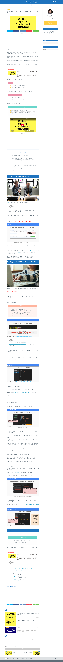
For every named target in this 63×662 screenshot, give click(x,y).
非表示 (24, 152)
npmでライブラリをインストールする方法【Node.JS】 (22, 392)
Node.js (15, 586)
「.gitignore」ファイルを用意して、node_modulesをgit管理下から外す (24, 162)
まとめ (12, 170)
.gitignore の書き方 (17, 472)
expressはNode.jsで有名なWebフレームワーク (19, 155)
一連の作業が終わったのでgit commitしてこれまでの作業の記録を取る (24, 168)
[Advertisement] (23, 40)
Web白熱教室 (31, 2)
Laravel (19, 252)
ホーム (26, 5)
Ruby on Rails (32, 250)
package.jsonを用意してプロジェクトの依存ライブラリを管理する (23, 159)
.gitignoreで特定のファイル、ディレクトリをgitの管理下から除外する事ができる (25, 166)
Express (15, 574)
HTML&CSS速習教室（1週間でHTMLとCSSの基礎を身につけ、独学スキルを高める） (50, 32)
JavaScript (8, 9)
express (8, 202)
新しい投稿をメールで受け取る (11, 646)
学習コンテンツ (37, 5)
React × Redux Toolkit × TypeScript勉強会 (50, 36)
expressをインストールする (17, 160)
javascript (12, 586)
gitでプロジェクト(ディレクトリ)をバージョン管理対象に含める (23, 158)
